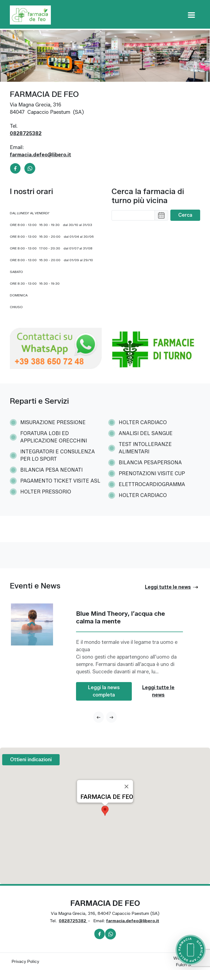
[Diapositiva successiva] (111, 717)
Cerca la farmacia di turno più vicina (148, 196)
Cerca (185, 215)
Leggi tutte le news (158, 691)
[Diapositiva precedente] (98, 717)
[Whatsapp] (29, 168)
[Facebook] (15, 168)
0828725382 (26, 133)
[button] (161, 215)
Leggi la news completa (104, 691)
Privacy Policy (25, 961)
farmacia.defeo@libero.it (40, 155)
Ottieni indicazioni (31, 760)
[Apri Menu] (191, 15)
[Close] (126, 786)
